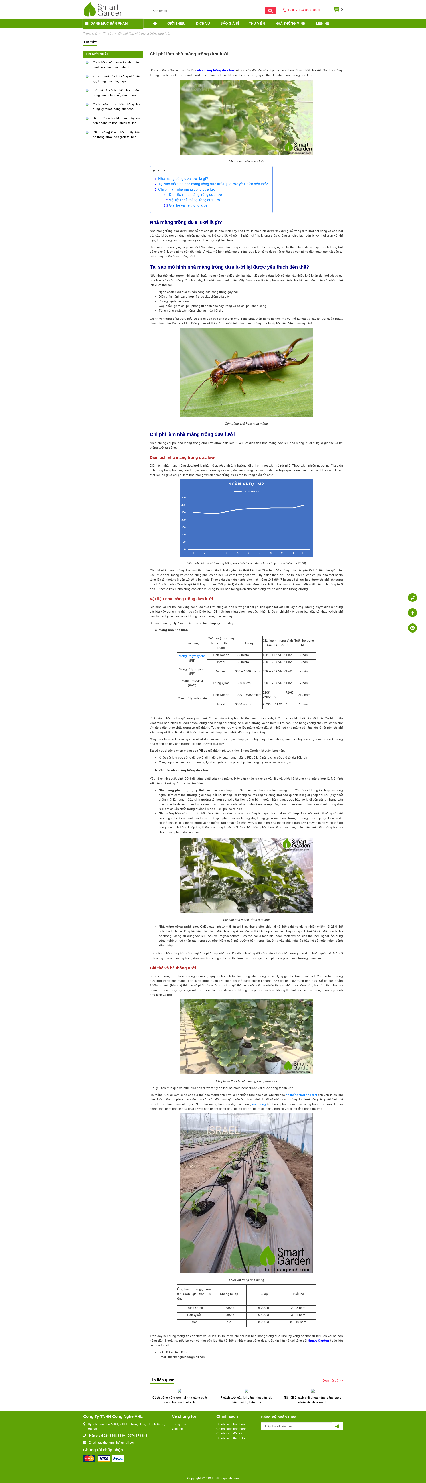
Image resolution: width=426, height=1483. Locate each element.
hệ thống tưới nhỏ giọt (301, 1094)
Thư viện (257, 23)
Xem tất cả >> (333, 1380)
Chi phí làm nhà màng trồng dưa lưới (187, 189)
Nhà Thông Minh (290, 23)
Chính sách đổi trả (229, 1433)
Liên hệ (322, 23)
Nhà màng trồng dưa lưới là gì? (183, 179)
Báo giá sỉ (229, 23)
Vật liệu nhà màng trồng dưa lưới (195, 200)
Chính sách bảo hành (231, 1428)
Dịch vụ (203, 23)
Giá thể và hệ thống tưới (188, 205)
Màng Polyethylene (192, 656)
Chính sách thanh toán (232, 1438)
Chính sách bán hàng (231, 1424)
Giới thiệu (176, 23)
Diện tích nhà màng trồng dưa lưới (196, 195)
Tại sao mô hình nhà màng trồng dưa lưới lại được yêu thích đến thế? (213, 184)
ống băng (259, 1104)
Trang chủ (179, 1424)
